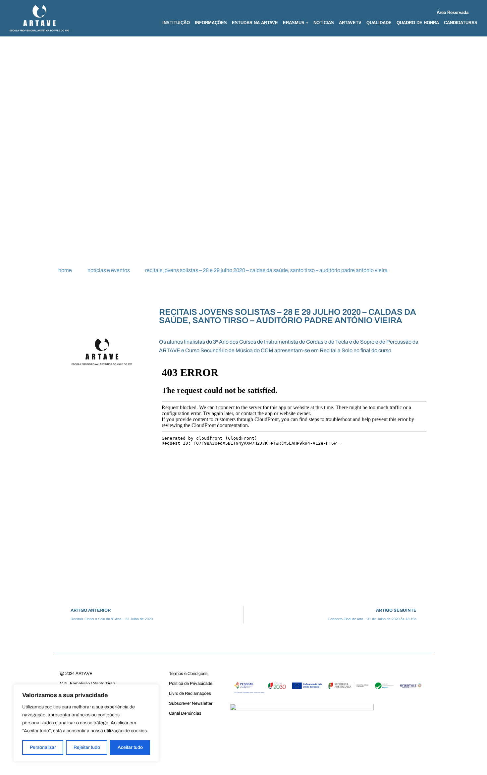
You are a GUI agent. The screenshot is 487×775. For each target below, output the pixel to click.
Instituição (176, 22)
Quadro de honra (418, 22)
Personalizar (43, 747)
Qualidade (379, 22)
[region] (86, 723)
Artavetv (350, 22)
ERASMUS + (295, 22)
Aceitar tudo (130, 747)
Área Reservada (452, 12)
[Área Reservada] (474, 11)
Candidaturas (460, 22)
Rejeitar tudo (87, 747)
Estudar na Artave (255, 22)
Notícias (323, 22)
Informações (211, 22)
